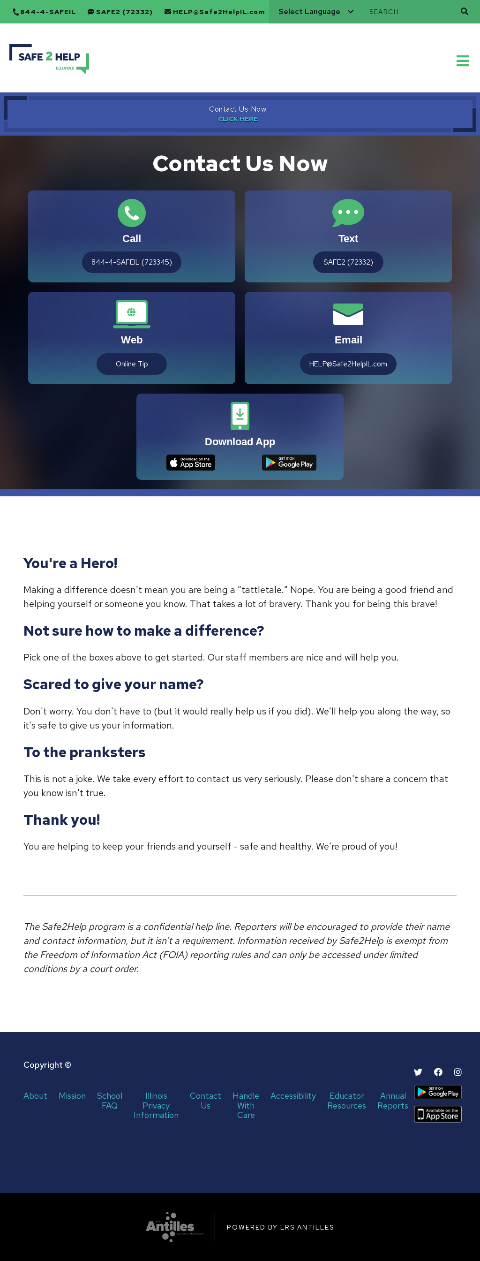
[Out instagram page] (458, 1072)
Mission (72, 1096)
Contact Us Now (237, 109)
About (35, 1096)
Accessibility (293, 1096)
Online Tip (132, 364)
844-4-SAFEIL (48, 12)
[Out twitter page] (418, 1072)
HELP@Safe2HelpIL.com (219, 12)
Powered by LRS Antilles (280, 1227)
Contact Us (205, 1100)
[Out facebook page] (438, 1072)
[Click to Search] (464, 11)
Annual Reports (392, 1100)
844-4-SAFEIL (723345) (131, 262)
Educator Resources (346, 1100)
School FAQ (109, 1100)
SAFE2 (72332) (124, 12)
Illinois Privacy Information (156, 1105)
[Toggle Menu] (464, 60)
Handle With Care (245, 1105)
